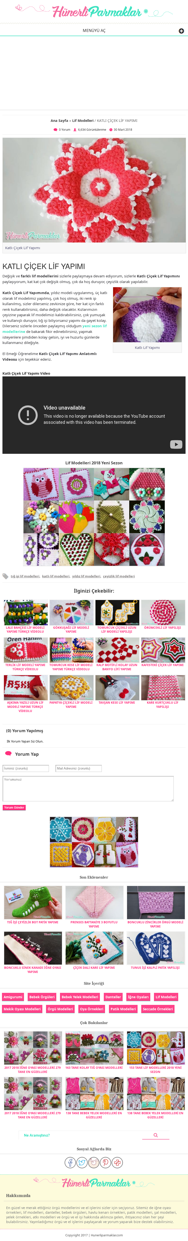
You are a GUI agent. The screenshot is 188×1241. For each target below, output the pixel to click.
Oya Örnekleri (91, 1009)
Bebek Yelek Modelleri (80, 997)
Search (155, 1135)
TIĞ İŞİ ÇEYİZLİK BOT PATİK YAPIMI (32, 922)
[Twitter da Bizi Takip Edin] (82, 1162)
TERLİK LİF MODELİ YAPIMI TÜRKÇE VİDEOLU (25, 667)
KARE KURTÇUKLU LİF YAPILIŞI (162, 704)
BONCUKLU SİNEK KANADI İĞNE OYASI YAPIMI (32, 970)
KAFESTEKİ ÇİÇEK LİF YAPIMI (162, 665)
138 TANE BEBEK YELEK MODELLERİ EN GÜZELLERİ (94, 1115)
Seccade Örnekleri (158, 1009)
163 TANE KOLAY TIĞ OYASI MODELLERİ (94, 1068)
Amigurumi (13, 997)
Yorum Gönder (14, 807)
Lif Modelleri (83, 120)
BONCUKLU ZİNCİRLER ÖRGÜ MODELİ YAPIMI (155, 924)
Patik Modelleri (123, 1009)
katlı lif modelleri (56, 576)
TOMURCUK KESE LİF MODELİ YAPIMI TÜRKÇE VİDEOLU (71, 667)
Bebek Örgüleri (42, 997)
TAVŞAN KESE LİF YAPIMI (117, 702)
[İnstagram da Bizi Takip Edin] (93, 1162)
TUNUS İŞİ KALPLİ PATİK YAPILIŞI (155, 968)
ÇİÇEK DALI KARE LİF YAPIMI (94, 968)
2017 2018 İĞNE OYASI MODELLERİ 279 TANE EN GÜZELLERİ (32, 1070)
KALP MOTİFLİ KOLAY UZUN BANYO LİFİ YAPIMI (116, 667)
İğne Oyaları (138, 997)
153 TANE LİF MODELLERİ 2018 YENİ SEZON (155, 1070)
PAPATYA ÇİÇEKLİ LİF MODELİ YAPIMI (71, 704)
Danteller (113, 997)
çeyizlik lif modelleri (119, 576)
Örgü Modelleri (60, 1009)
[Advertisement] (94, 72)
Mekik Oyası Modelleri (22, 1009)
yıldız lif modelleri (86, 576)
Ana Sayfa (59, 120)
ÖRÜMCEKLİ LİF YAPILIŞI (162, 628)
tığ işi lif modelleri (25, 576)
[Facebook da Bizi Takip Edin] (70, 1162)
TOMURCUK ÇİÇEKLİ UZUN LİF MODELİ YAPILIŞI (116, 630)
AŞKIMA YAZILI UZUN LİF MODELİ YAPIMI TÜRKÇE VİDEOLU (25, 706)
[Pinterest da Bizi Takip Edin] (105, 1162)
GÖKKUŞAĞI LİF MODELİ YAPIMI (71, 630)
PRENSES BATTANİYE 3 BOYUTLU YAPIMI (94, 924)
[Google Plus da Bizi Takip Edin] (117, 1162)
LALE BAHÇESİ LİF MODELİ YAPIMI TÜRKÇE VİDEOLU (25, 630)
